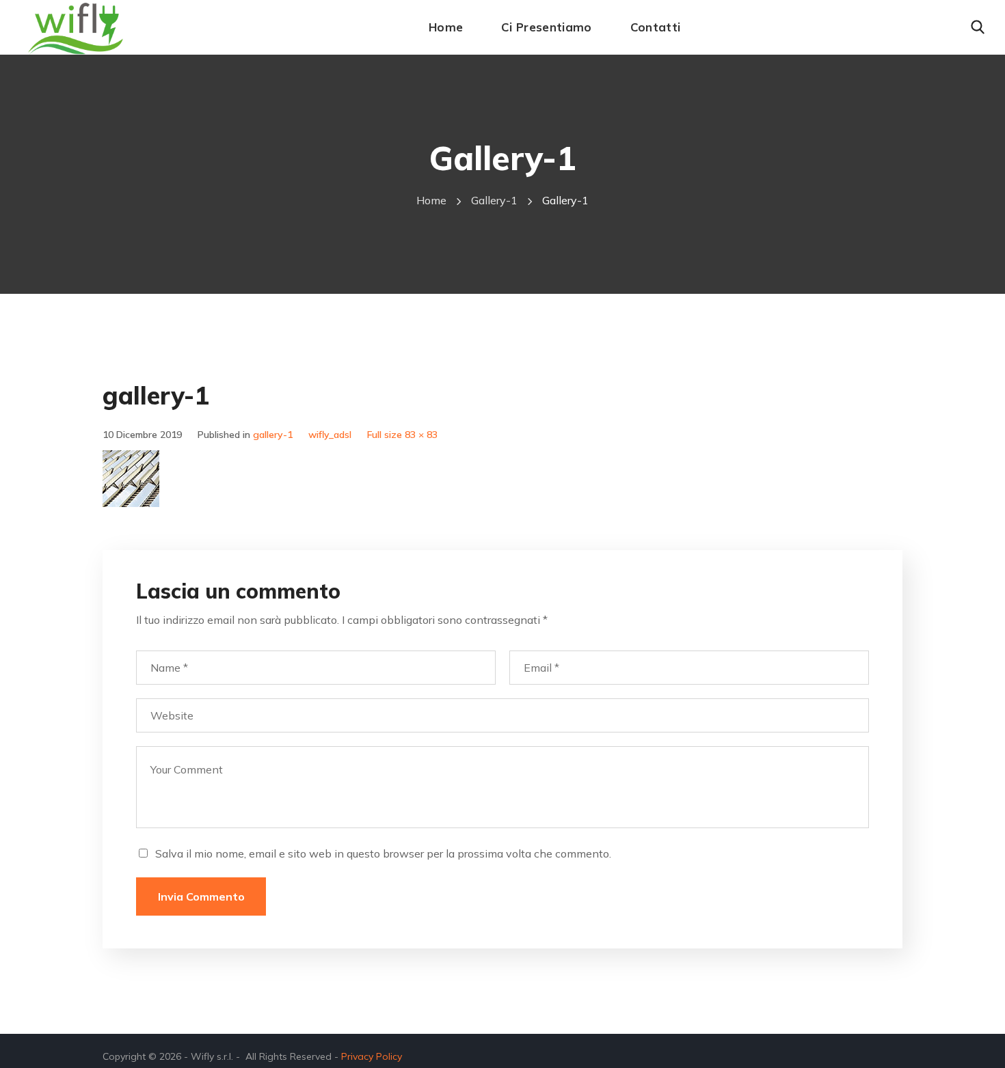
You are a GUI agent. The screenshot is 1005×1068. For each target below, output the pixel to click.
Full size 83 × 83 (402, 434)
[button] (977, 27)
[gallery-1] (131, 460)
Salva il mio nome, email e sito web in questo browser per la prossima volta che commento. (383, 853)
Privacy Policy (371, 1056)
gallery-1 (494, 200)
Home (431, 200)
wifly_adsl (329, 434)
